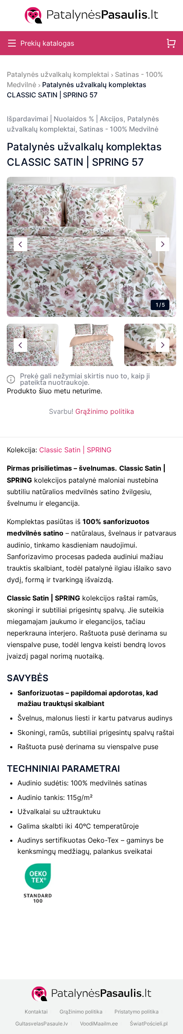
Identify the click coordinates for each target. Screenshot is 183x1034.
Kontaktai (36, 1011)
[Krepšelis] (171, 43)
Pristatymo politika (136, 1011)
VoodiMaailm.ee (99, 1023)
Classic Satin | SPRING (75, 449)
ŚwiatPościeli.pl (149, 1023)
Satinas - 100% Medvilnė (118, 129)
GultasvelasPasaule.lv (41, 1023)
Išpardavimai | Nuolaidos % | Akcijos (65, 118)
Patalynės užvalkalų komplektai (58, 74)
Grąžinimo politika (104, 411)
